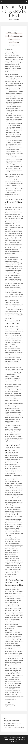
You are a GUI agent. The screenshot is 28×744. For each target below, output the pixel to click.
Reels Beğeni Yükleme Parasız (11, 720)
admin (18, 45)
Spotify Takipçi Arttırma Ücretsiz (12, 723)
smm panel (7, 702)
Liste (5, 718)
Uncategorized (14, 30)
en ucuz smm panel (9, 704)
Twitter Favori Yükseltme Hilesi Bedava (14, 727)
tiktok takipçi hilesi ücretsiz (11, 725)
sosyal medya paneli (10, 706)
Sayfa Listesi (7, 722)
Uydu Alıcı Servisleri (14, 12)
